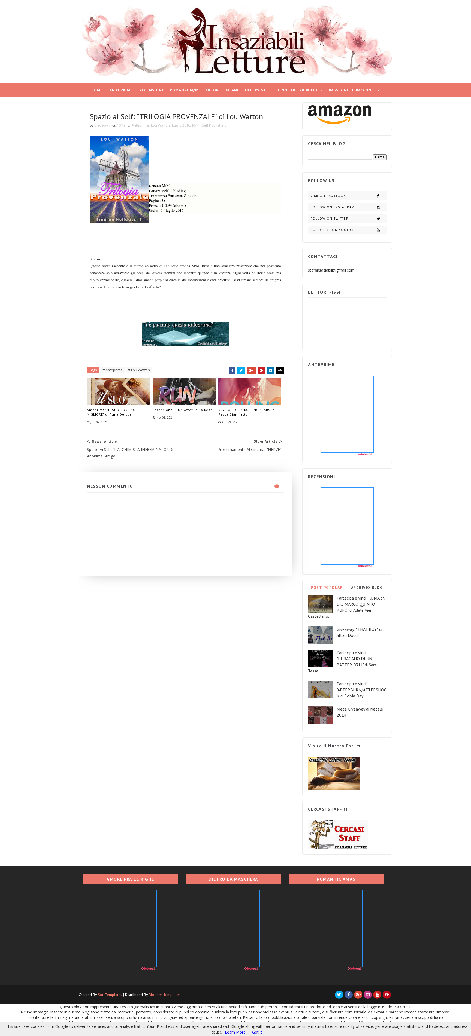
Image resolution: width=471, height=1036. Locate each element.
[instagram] (368, 995)
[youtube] (377, 995)
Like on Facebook (328, 196)
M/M (196, 125)
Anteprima (140, 125)
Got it (257, 1032)
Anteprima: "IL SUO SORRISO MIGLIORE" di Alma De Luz (111, 412)
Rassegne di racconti (352, 90)
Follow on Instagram (333, 207)
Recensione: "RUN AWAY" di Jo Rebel (183, 410)
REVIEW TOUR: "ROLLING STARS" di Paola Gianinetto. (247, 412)
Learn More (235, 1032)
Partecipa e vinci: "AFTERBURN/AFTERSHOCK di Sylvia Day (362, 690)
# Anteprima (112, 369)
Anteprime (121, 90)
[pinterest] (387, 995)
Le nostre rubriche (296, 90)
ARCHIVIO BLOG (367, 587)
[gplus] (358, 995)
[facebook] (349, 995)
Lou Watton (160, 125)
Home (97, 90)
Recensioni (151, 90)
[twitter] (339, 995)
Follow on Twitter (330, 218)
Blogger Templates (164, 994)
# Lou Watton (139, 369)
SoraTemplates (110, 994)
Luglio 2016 (181, 125)
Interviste (257, 90)
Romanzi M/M (184, 90)
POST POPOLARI (327, 587)
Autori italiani (221, 90)
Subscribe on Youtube (333, 230)
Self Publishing (214, 125)
